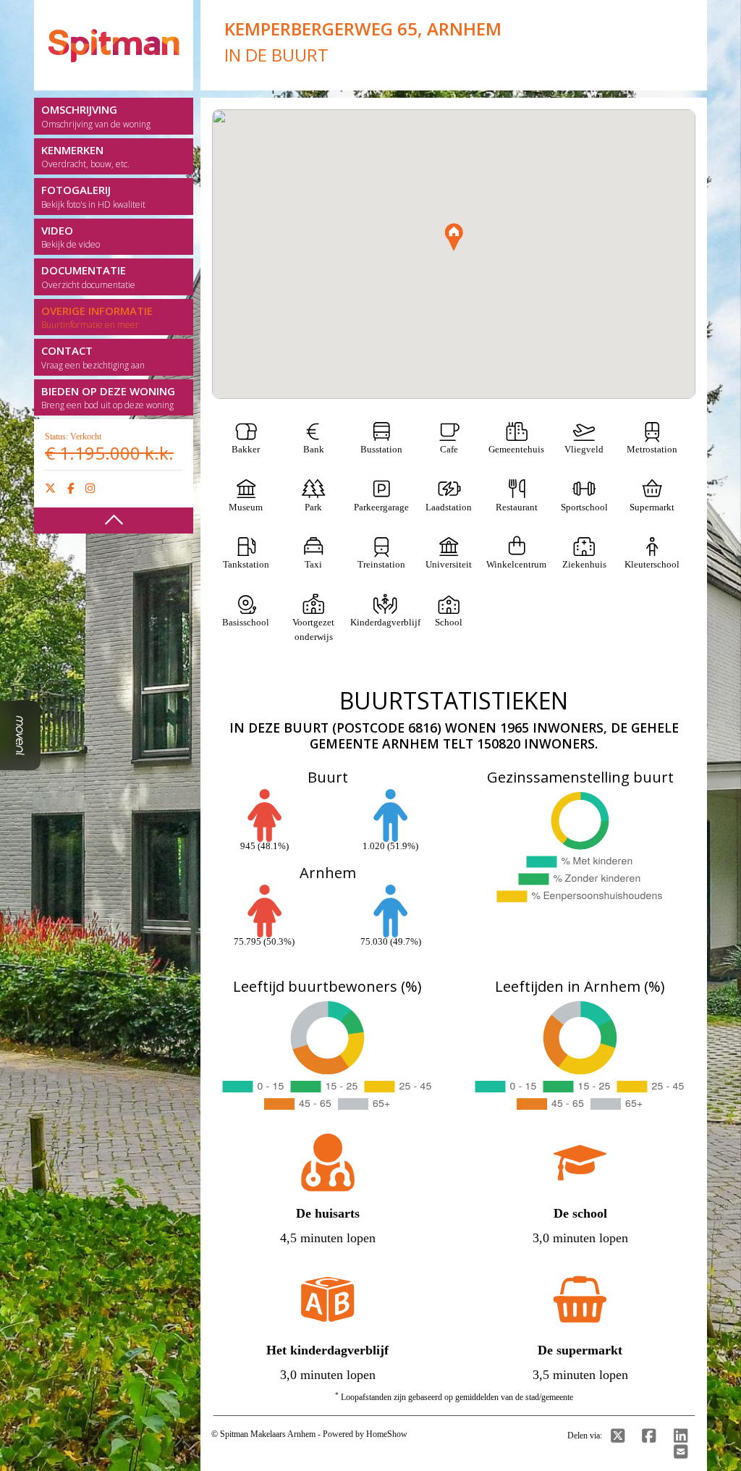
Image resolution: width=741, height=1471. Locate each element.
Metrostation (652, 449)
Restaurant (517, 507)
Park (313, 507)
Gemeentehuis (516, 449)
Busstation (381, 449)
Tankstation (246, 564)
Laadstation (448, 507)
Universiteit (448, 564)
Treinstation (381, 564)
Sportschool (584, 507)
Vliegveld (584, 449)
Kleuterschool (651, 564)
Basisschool (245, 622)
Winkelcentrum (516, 564)
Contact (93, 357)
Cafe (449, 449)
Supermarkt (652, 507)
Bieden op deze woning (108, 398)
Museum (246, 507)
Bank (313, 449)
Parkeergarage (381, 507)
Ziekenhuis (584, 564)
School (448, 622)
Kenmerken (85, 157)
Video (70, 237)
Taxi (313, 564)
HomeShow (386, 1434)
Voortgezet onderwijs (313, 629)
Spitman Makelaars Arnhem (268, 1434)
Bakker (246, 449)
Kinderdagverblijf (385, 622)
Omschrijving (96, 116)
